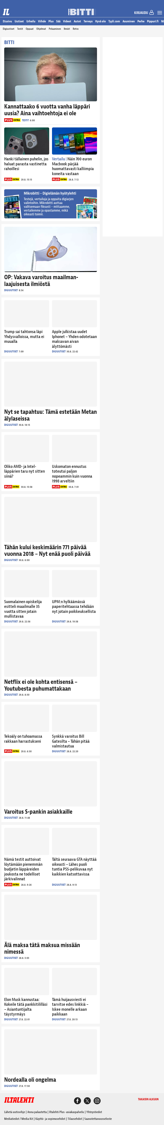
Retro (76, 29)
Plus (51, 21)
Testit (20, 29)
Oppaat (30, 29)
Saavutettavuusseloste (98, 1119)
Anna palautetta (37, 1112)
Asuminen (129, 21)
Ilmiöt (67, 29)
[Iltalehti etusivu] (6, 12)
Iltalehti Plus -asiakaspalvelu (66, 1112)
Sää (58, 21)
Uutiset (19, 21)
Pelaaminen (55, 29)
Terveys (88, 21)
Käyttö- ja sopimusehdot (50, 1119)
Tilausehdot (75, 1119)
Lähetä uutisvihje (14, 1112)
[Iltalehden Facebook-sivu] (77, 1101)
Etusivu (7, 21)
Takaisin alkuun (148, 1099)
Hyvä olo (100, 21)
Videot (67, 21)
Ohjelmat (41, 29)
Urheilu (30, 21)
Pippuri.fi (153, 21)
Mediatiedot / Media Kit (18, 1119)
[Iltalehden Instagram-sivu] (97, 1101)
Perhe (140, 21)
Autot (77, 21)
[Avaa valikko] (160, 13)
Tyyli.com (114, 21)
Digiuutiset (8, 29)
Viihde (42, 21)
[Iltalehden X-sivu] (87, 1101)
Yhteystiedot (94, 1112)
